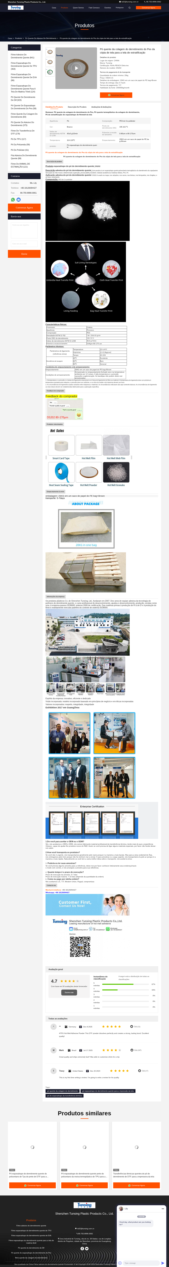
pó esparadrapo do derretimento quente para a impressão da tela (108, 1091)
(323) (23, 98)
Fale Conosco (94, 8)
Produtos (64, 8)
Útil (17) (145, 1071)
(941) (22, 56)
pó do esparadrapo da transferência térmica (64, 1096)
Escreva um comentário (69, 993)
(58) (23, 107)
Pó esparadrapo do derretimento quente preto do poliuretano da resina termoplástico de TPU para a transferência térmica (31, 1175)
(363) (24, 66)
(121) (20, 165)
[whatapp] (12, 199)
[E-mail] (18, 199)
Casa (54, 8)
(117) (18, 139)
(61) (20, 150)
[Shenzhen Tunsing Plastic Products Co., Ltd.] (16, 8)
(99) (24, 156)
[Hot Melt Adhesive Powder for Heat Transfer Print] (76, 68)
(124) (23, 89)
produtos (18, 38)
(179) (23, 132)
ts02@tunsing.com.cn (130, 2)
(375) (22, 123)
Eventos (108, 8)
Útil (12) (137, 1027)
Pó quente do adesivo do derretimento (40, 38)
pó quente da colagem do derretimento (62, 1091)
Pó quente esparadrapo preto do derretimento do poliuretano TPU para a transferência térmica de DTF (136, 1175)
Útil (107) (137, 1050)
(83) (24, 115)
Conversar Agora (148, 8)
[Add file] (120, 1263)
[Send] (163, 1263)
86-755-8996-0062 (153, 2)
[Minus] (162, 1208)
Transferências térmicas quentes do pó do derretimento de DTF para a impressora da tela (81, 1175)
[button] (12, 1153)
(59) (20, 145)
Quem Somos (78, 8)
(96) (24, 77)
